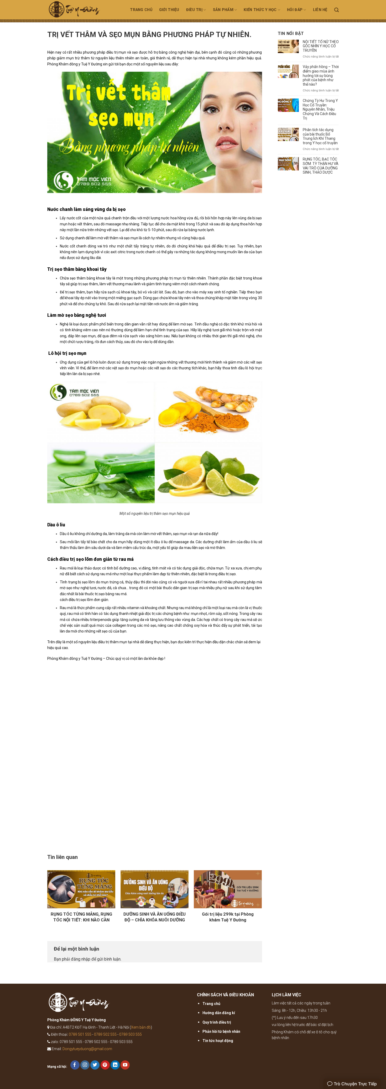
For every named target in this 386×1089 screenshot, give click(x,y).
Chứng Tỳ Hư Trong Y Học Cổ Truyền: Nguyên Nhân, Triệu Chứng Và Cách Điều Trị (320, 109)
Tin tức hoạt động (217, 1041)
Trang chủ (141, 10)
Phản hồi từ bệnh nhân (221, 1031)
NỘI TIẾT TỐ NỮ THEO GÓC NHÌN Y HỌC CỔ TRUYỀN (321, 46)
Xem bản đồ (141, 1027)
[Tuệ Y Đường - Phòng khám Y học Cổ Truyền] (80, 11)
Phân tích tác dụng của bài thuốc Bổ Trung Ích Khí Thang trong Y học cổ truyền (320, 136)
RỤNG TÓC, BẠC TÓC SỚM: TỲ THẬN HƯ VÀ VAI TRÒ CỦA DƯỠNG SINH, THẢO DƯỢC (320, 165)
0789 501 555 (80, 1034)
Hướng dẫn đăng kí (218, 1013)
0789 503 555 (130, 1034)
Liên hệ (320, 10)
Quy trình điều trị (216, 1022)
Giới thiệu (169, 10)
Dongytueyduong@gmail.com (87, 1049)
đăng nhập (80, 959)
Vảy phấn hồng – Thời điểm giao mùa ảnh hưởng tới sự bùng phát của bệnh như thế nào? (321, 75)
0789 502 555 (105, 1034)
